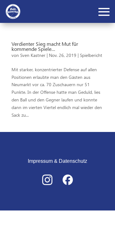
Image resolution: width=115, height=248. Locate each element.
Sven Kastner (32, 55)
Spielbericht (91, 55)
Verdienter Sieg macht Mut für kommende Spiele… (45, 46)
